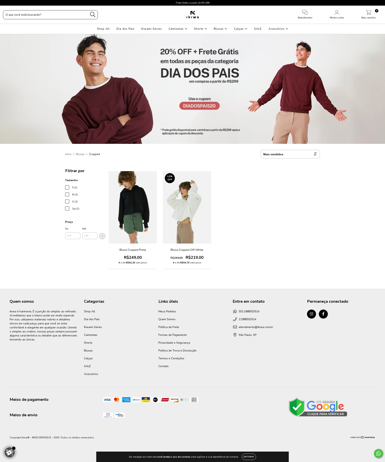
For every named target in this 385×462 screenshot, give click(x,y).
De (66, 228)
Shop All (103, 29)
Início (68, 154)
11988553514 (247, 319)
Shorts (199, 29)
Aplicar (102, 236)
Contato (163, 366)
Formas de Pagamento (172, 335)
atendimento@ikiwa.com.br (256, 327)
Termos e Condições (171, 358)
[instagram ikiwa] (6, 3)
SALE (258, 29)
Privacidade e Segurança (174, 343)
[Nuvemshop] (362, 438)
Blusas (219, 29)
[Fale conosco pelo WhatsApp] (378, 453)
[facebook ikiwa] (11, 3)
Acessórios (277, 29)
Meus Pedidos (167, 311)
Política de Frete (168, 327)
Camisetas (177, 29)
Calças (239, 29)
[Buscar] (92, 14)
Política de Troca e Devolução (177, 350)
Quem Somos (166, 319)
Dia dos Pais (126, 29)
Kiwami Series (151, 29)
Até (84, 228)
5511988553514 (249, 311)
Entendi (249, 456)
